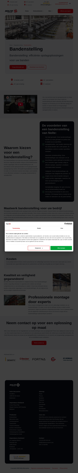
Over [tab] (62, 228)
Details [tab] (39, 228)
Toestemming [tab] (16, 228)
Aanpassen (38, 248)
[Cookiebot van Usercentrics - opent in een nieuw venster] (65, 224)
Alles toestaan (61, 248)
